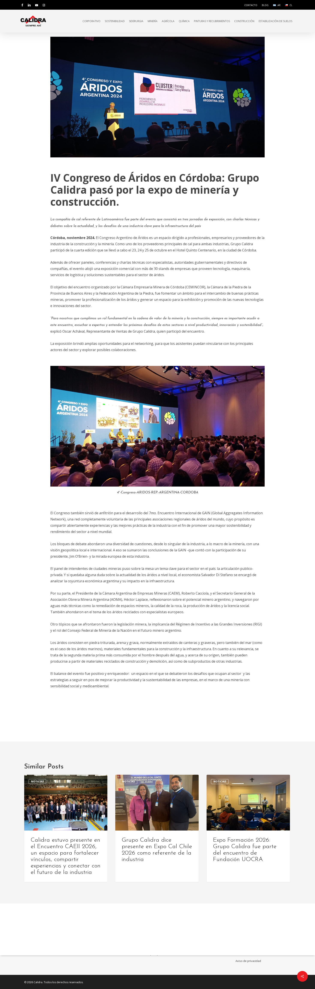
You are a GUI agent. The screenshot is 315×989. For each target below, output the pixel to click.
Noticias (37, 781)
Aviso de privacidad (248, 961)
